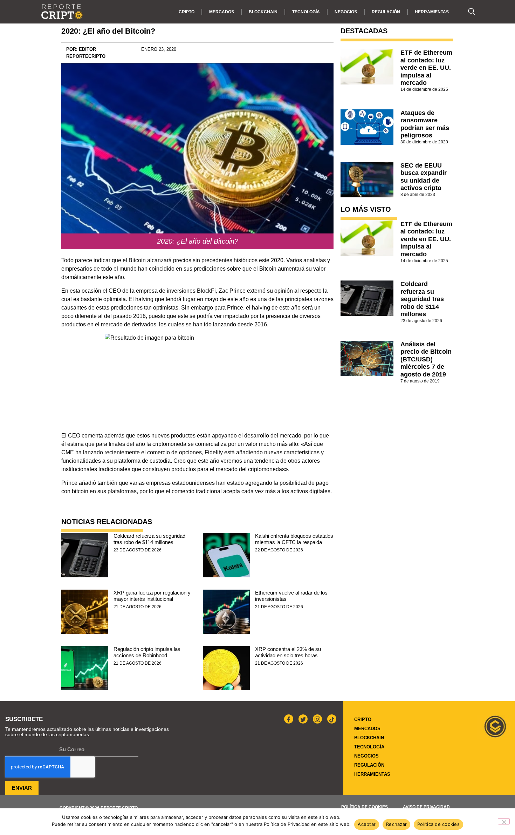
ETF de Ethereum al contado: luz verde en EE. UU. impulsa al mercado (426, 67)
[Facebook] (288, 719)
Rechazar (396, 824)
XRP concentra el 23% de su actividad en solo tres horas (288, 652)
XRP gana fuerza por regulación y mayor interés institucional (152, 596)
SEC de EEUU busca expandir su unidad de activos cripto (423, 177)
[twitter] (303, 719)
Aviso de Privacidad (426, 807)
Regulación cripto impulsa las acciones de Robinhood (147, 652)
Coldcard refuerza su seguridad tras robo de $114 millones (149, 539)
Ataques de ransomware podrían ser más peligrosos (424, 124)
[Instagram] (317, 719)
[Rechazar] (504, 821)
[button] (468, 12)
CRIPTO (186, 11)
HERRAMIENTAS (432, 11)
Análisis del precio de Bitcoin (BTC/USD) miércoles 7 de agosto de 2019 (426, 359)
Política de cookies (364, 807)
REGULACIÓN (386, 11)
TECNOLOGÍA (306, 11)
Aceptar (367, 824)
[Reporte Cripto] (62, 12)
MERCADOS (221, 11)
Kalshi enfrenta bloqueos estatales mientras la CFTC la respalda (294, 539)
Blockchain (263, 11)
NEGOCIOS (346, 11)
